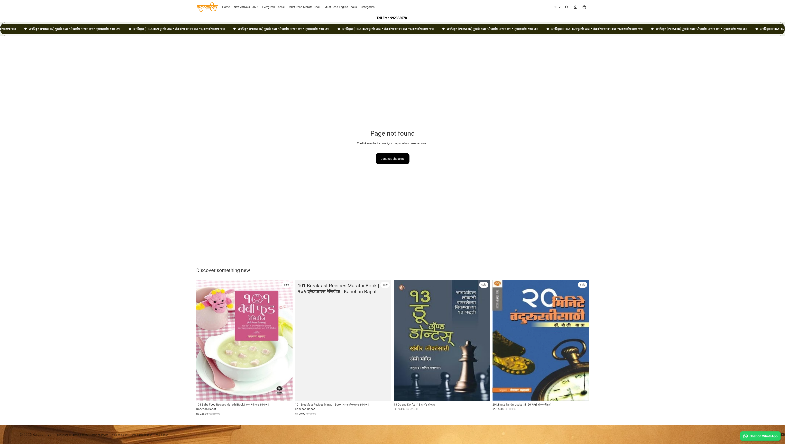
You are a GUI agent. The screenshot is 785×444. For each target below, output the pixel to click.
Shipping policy (119, 435)
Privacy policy (63, 435)
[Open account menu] (575, 7)
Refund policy (80, 435)
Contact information (141, 435)
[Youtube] (782, 434)
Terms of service (99, 435)
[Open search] (566, 7)
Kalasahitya (42, 434)
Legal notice (161, 435)
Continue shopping (393, 158)
